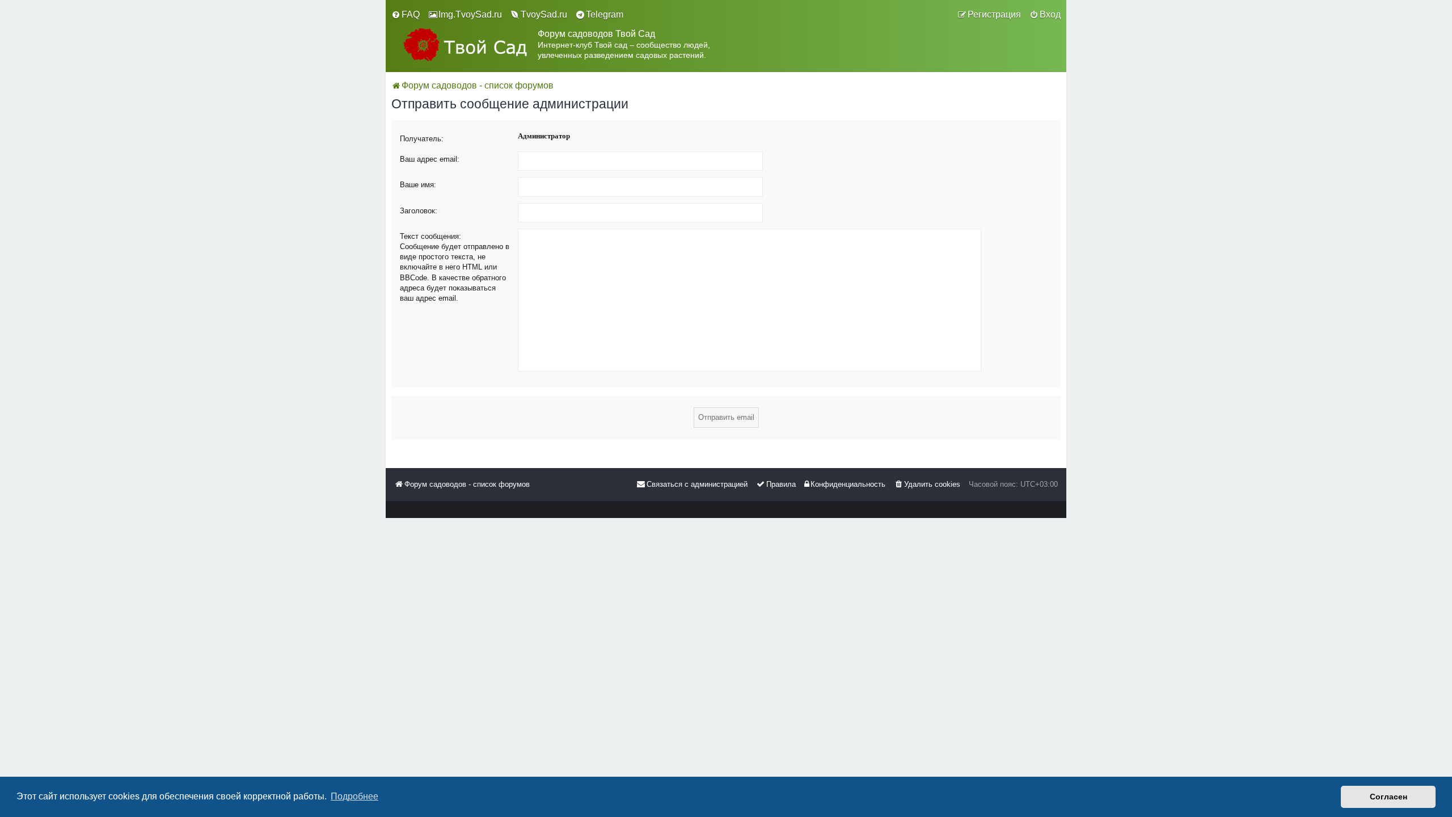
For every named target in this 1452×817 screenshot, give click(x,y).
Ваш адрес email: (429, 159)
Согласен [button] (1388, 796)
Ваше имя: (418, 184)
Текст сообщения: (430, 236)
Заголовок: (418, 211)
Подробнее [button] (354, 796)
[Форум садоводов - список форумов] (464, 44)
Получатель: (422, 138)
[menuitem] (405, 15)
